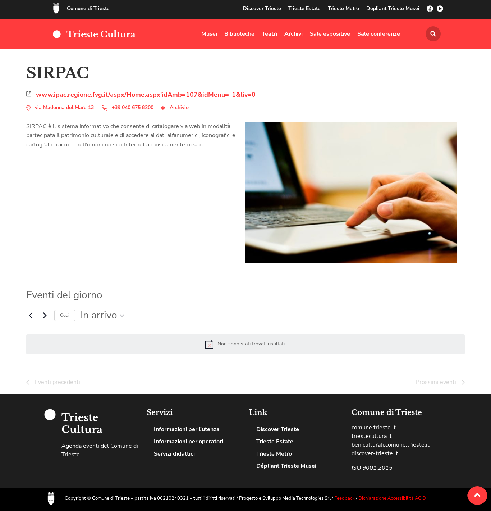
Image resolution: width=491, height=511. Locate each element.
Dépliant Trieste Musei (392, 8)
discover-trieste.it (375, 453)
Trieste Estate (304, 8)
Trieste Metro (343, 8)
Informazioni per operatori (188, 442)
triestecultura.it (372, 436)
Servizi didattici (174, 454)
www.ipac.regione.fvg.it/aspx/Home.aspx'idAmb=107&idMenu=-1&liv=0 (146, 94)
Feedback (345, 498)
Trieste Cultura (101, 34)
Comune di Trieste (88, 8)
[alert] (251, 344)
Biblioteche (239, 34)
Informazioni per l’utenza (187, 429)
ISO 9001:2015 (372, 468)
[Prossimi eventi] (44, 315)
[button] (433, 33)
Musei (209, 34)
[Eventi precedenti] (30, 315)
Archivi (293, 34)
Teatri (269, 34)
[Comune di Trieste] (56, 8)
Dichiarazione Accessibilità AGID (392, 498)
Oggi (64, 315)
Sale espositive (330, 34)
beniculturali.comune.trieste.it (391, 445)
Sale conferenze (378, 34)
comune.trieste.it (374, 427)
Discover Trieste (262, 8)
